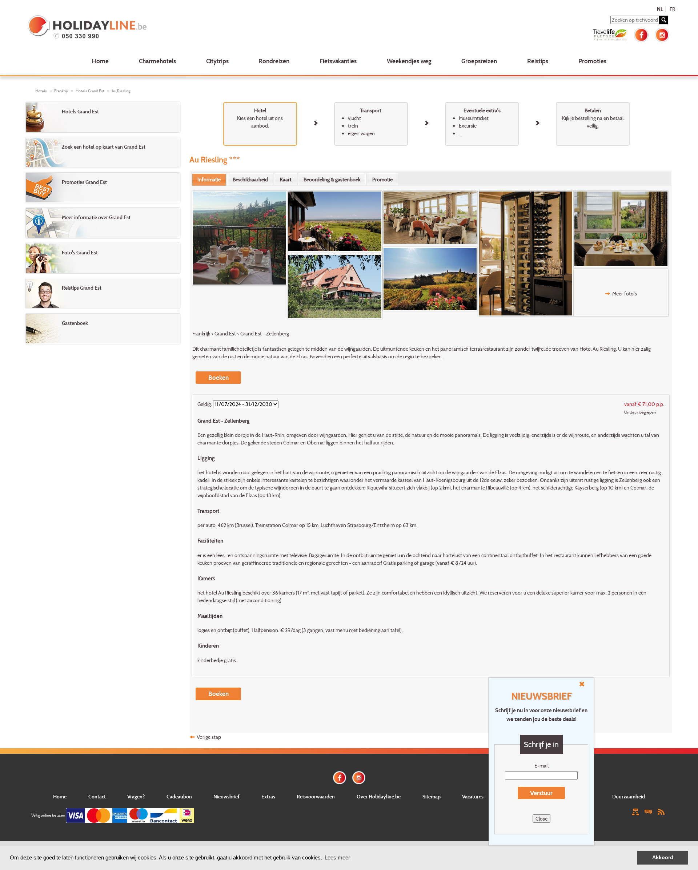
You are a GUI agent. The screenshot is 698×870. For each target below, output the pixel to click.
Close (541, 818)
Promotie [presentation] (382, 179)
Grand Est (225, 333)
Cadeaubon (179, 796)
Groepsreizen (479, 61)
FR (672, 9)
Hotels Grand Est (90, 90)
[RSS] (661, 811)
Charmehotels (157, 61)
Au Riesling (121, 90)
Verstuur (541, 793)
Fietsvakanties (338, 61)
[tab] (209, 179)
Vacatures (473, 796)
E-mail (541, 765)
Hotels (41, 90)
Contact (97, 796)
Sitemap (431, 796)
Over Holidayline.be (379, 796)
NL (660, 9)
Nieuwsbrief (226, 796)
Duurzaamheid (628, 796)
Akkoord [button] (662, 857)
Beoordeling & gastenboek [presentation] (332, 179)
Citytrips (217, 61)
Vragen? (136, 796)
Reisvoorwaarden (316, 796)
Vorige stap (209, 737)
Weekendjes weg (409, 61)
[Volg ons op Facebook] (641, 34)
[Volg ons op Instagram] (662, 34)
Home (100, 61)
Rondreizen (273, 61)
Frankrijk (61, 90)
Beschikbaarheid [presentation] (250, 179)
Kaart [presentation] (286, 179)
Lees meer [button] (337, 857)
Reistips (537, 61)
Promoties (592, 61)
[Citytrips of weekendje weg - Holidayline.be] (157, 27)
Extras (268, 796)
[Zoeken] (663, 20)
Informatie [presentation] (209, 179)
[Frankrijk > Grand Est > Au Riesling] (240, 238)
